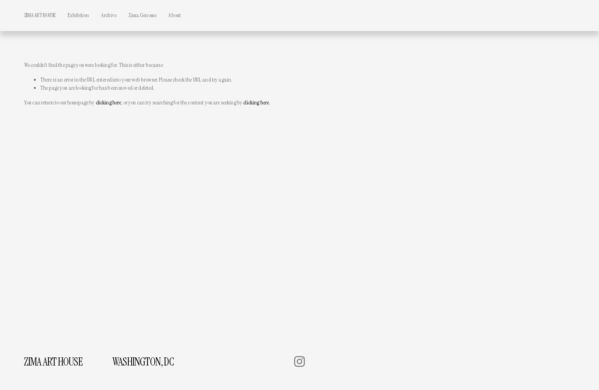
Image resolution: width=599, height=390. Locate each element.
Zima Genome (142, 15)
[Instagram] (299, 361)
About (174, 15)
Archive (109, 15)
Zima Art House (40, 15)
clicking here (108, 102)
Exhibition (78, 15)
